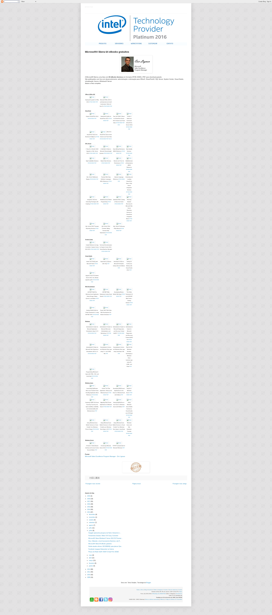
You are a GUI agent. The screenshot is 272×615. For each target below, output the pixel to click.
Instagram (160, 589)
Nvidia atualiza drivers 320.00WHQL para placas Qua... (105, 546)
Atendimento (179, 593)
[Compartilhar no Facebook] (97, 478)
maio (90, 555)
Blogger (148, 582)
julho (90, 528)
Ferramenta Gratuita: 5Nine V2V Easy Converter (103, 535)
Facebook (150, 589)
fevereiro (92, 563)
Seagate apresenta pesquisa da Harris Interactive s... (104, 533)
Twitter (155, 589)
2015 (89, 507)
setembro (92, 522)
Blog (145, 589)
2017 (89, 501)
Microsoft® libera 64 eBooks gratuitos (100, 543)
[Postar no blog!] (92, 478)
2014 (89, 509)
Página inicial (136, 483)
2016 (89, 504)
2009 (89, 577)
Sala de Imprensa (173, 589)
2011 (89, 572)
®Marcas (162, 599)
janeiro (91, 566)
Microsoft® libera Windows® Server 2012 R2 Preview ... (105, 538)
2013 (89, 512)
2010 (89, 574)
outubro (91, 520)
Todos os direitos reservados (152, 599)
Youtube (165, 589)
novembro (92, 517)
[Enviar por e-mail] (90, 478)
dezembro (92, 514)
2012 (89, 569)
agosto (91, 525)
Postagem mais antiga (179, 483)
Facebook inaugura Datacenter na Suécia (101, 549)
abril (90, 558)
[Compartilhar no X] (95, 478)
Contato (180, 589)
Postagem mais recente (93, 483)
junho (91, 530)
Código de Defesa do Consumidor (173, 599)
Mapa (180, 591)
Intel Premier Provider (89, 7)
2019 (89, 496)
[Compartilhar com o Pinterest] (99, 478)
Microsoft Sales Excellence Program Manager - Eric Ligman (105, 456)
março (91, 560)
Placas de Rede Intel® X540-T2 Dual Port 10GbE (103, 552)
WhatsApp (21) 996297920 (159, 593)
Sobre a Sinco (140, 589)
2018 (89, 499)
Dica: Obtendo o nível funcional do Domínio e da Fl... (104, 541)
